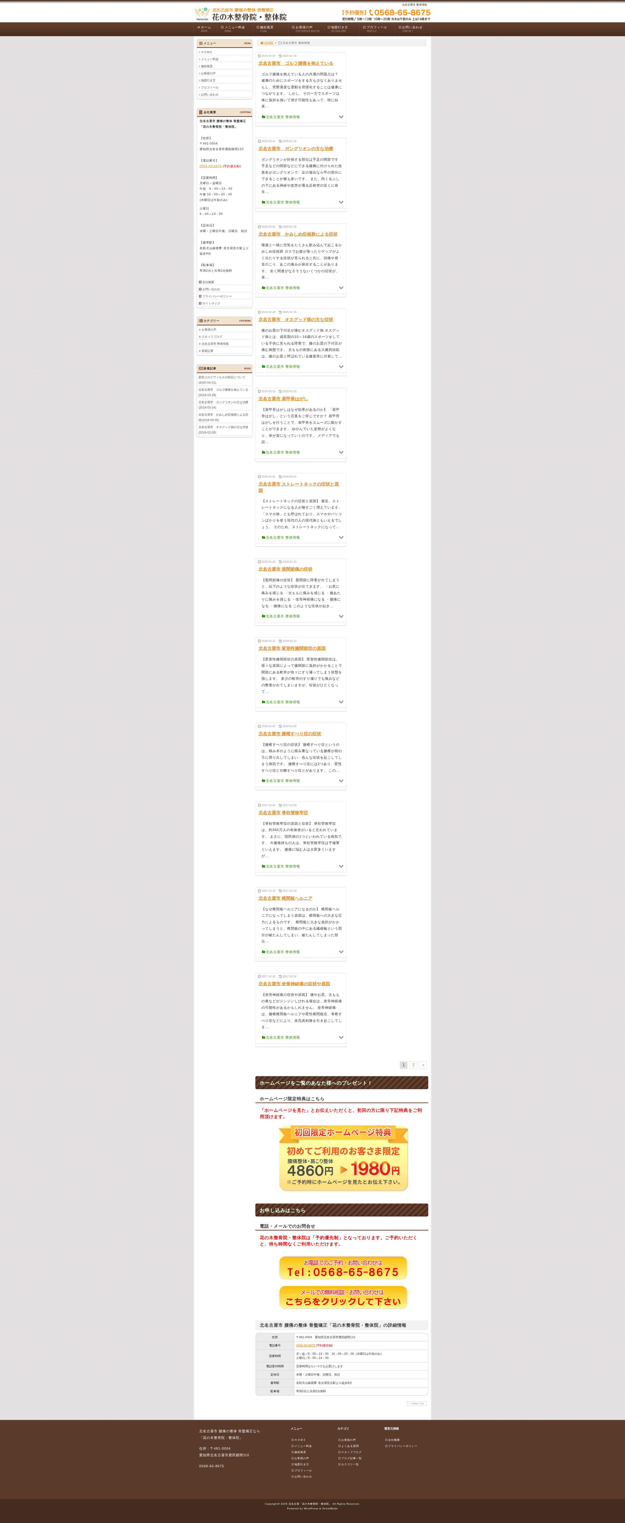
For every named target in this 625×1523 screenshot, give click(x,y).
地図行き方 (339, 29)
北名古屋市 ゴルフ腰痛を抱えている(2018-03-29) (223, 392)
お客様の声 (308, 29)
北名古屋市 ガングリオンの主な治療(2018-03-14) (223, 404)
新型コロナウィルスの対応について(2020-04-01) (221, 380)
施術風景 (267, 29)
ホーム (206, 29)
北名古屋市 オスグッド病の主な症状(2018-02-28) (223, 429)
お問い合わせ (412, 29)
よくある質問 (350, 1446)
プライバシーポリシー (217, 296)
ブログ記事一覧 (351, 1458)
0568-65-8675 (305, 1345)
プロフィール (377, 29)
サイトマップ (211, 303)
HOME (268, 42)
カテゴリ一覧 (350, 1464)
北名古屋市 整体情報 (215, 343)
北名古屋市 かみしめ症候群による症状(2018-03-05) (223, 417)
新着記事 (207, 351)
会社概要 (208, 282)
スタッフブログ (212, 336)
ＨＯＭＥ (207, 52)
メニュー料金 (235, 29)
